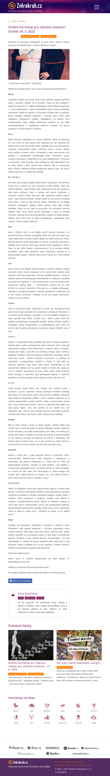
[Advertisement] (87, 38)
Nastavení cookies (63, 765)
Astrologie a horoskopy (30, 36)
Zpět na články (18, 21)
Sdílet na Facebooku (21, 581)
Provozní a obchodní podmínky (69, 762)
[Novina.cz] (53, 748)
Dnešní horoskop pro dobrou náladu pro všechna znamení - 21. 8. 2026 (29, 666)
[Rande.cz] (71, 748)
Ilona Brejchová (28, 593)
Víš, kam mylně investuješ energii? (78, 662)
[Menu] (97, 7)
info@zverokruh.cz (83, 765)
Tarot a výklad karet (48, 36)
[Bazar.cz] (16, 748)
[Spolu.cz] (53, 753)
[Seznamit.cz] (89, 748)
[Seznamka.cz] (25, 753)
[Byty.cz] (34, 748)
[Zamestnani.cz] (81, 753)
